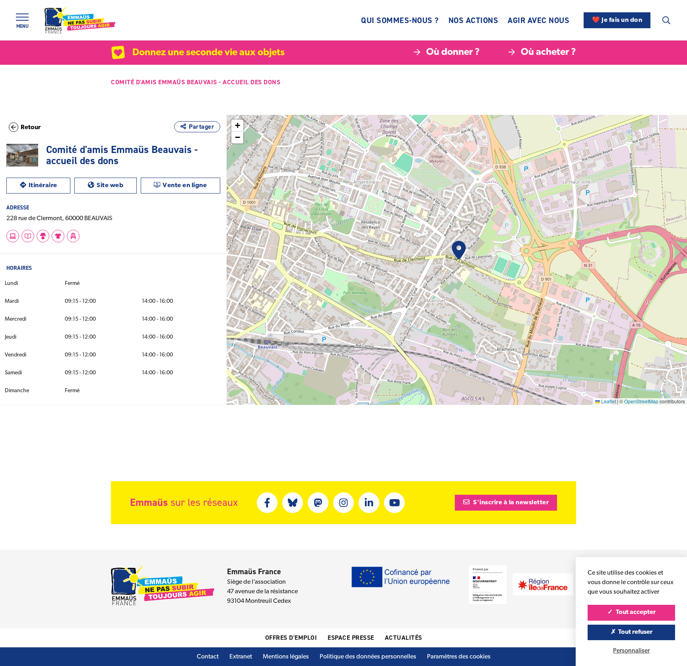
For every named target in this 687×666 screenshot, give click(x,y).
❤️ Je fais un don (617, 20)
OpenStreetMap (641, 401)
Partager (201, 126)
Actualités (403, 637)
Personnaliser (631, 651)
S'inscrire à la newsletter (510, 503)
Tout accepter (635, 612)
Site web (116, 185)
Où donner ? (453, 52)
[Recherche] (666, 20)
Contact (208, 657)
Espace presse (351, 637)
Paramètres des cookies (459, 657)
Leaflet (608, 401)
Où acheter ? (548, 52)
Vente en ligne (191, 185)
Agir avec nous (538, 20)
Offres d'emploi (291, 637)
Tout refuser (634, 632)
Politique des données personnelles (368, 657)
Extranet (240, 657)
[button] (458, 250)
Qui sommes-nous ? (400, 20)
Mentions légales (286, 657)
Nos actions (473, 20)
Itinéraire (49, 185)
